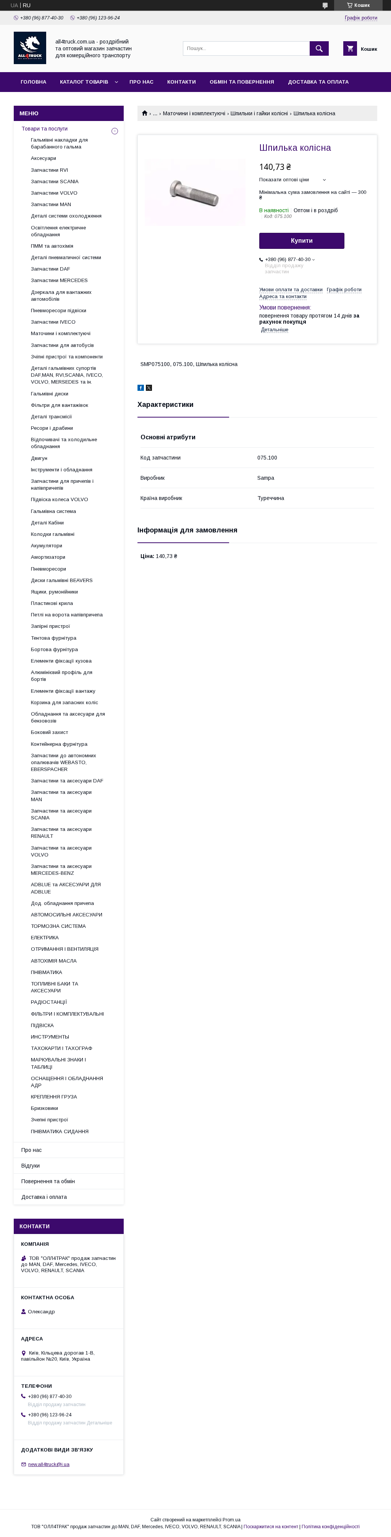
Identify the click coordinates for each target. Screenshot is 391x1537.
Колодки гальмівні (52, 534)
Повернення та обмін (48, 1181)
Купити (302, 240)
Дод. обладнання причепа (62, 903)
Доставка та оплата (318, 82)
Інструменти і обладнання (61, 470)
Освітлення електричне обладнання (58, 231)
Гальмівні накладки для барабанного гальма (59, 143)
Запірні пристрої (50, 626)
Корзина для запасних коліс (64, 702)
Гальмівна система (53, 511)
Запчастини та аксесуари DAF (67, 781)
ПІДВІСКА (42, 1025)
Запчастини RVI (49, 170)
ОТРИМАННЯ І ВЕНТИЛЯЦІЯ (65, 949)
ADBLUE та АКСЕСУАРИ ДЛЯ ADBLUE (66, 888)
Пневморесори (48, 569)
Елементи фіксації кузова (61, 661)
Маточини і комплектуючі (194, 113)
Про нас (141, 82)
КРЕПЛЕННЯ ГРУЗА (54, 1097)
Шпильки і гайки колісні (259, 113)
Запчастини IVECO (53, 322)
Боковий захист (49, 732)
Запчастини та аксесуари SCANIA (61, 814)
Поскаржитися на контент (271, 1526)
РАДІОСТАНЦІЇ (49, 1002)
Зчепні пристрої (49, 1120)
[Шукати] (319, 48)
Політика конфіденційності (331, 1526)
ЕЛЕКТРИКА (45, 937)
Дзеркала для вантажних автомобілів (61, 295)
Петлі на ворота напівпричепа (67, 615)
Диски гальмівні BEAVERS (62, 580)
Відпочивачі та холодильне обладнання (64, 443)
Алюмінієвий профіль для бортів (61, 675)
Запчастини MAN (51, 204)
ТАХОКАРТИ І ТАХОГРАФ (61, 1048)
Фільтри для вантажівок (59, 405)
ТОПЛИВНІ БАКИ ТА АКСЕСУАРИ (54, 987)
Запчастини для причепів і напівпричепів (62, 484)
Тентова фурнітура (53, 638)
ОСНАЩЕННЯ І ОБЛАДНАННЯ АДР (67, 1082)
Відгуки (30, 1166)
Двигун (39, 458)
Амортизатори (48, 557)
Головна (33, 82)
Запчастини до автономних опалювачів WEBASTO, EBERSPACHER (63, 762)
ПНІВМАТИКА (46, 972)
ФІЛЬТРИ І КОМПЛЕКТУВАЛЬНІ (67, 1014)
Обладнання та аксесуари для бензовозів (68, 717)
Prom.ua (232, 1519)
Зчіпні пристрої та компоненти (67, 357)
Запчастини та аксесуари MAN (61, 795)
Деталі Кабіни (47, 523)
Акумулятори (46, 545)
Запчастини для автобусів (62, 345)
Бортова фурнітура (54, 649)
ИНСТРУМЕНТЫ (50, 1037)
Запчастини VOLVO (54, 193)
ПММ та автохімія (52, 246)
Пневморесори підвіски (58, 310)
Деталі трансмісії (51, 416)
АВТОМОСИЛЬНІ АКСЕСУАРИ (66, 915)
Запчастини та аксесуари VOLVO (61, 851)
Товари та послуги (44, 129)
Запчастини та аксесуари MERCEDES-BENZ (61, 869)
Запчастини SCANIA (55, 181)
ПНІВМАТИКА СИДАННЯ (60, 1131)
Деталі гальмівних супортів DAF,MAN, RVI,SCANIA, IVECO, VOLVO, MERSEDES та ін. (67, 375)
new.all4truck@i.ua (48, 1464)
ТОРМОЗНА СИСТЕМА (58, 926)
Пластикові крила (52, 603)
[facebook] (140, 389)
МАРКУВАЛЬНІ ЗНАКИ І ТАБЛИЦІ (58, 1063)
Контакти (181, 82)
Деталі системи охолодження (66, 216)
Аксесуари (43, 158)
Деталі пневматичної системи (66, 257)
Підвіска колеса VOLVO (59, 499)
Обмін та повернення (242, 82)
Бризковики (44, 1108)
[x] (149, 389)
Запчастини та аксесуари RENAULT (61, 832)
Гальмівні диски (49, 394)
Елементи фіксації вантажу (63, 691)
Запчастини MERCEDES (59, 280)
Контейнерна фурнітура (59, 744)
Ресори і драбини (52, 428)
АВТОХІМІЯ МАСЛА (54, 961)
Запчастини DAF (50, 269)
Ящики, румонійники (54, 592)
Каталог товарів (84, 82)
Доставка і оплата (44, 1197)
